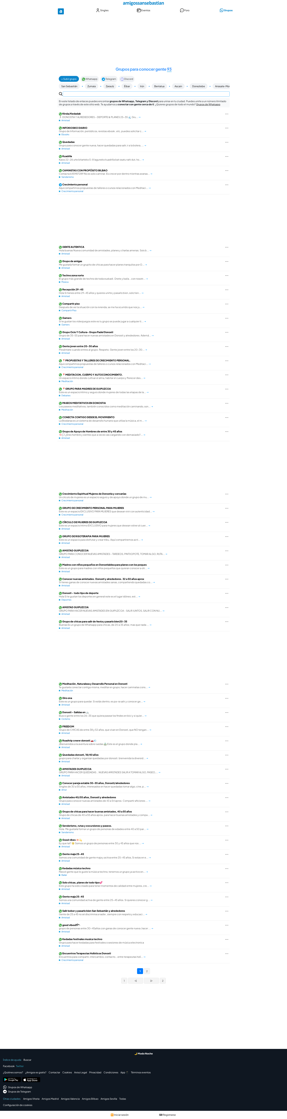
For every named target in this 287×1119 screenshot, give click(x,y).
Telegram (110, 78)
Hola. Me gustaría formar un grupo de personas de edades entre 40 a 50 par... (102, 827)
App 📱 (124, 1072)
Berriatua (159, 86)
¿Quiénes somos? (13, 1072)
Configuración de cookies (17, 1105)
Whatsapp (91, 78)
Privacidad (95, 1072)
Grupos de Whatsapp (208, 104)
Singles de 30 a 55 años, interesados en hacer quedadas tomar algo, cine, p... (102, 784)
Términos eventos (141, 1072)
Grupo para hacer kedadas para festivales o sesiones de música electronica (101, 940)
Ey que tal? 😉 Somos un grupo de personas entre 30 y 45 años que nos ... (100, 841)
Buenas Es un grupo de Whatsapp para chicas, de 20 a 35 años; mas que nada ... (104, 623)
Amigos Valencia (70, 1098)
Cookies (67, 1072)
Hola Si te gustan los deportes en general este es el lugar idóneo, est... (98, 594)
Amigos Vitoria (31, 1098)
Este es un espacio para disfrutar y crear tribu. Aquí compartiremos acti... (100, 538)
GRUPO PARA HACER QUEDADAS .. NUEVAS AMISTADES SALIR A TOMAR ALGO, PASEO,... (108, 770)
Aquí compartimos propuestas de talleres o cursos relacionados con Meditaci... (104, 186)
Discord (128, 78)
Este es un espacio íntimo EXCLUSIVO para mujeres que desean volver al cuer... (103, 524)
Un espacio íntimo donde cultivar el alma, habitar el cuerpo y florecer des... (101, 376)
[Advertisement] (143, 39)
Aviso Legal (80, 1072)
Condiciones (111, 1072)
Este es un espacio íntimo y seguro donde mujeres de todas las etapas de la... (102, 390)
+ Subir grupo (68, 78)
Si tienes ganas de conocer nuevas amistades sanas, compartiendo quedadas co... (106, 580)
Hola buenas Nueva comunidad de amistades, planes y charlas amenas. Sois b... (104, 248)
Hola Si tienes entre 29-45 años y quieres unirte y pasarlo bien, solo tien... (100, 291)
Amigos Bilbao (90, 1098)
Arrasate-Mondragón (227, 86)
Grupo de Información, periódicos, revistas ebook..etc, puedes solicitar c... (101, 129)
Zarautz (110, 86)
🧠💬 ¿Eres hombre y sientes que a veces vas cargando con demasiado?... (101, 433)
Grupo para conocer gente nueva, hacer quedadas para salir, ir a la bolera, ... (101, 143)
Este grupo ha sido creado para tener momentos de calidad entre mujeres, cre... (104, 884)
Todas (122, 1098)
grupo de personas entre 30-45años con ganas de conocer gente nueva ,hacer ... (105, 926)
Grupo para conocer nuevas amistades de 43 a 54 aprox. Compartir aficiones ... (103, 799)
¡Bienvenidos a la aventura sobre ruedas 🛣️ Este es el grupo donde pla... (99, 742)
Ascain (178, 86)
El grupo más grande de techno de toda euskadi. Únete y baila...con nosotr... (102, 277)
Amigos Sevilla (109, 1098)
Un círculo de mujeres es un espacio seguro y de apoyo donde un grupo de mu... (104, 495)
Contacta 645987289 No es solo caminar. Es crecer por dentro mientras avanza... (104, 172)
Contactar (54, 1072)
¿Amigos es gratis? (35, 1072)
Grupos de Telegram (19, 1091)
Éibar (127, 86)
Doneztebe (198, 86)
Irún (142, 86)
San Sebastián (69, 86)
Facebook (9, 1066)
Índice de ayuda (12, 1059)
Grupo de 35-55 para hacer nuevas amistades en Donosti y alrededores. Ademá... (105, 334)
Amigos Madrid (50, 1098)
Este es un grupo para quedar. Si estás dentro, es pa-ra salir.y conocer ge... (101, 699)
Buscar (27, 1059)
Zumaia (91, 86)
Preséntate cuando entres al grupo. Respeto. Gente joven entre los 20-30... (102, 348)
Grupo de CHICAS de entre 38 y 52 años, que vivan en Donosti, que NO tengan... (104, 728)
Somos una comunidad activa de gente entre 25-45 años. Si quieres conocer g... (104, 898)
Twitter (20, 1066)
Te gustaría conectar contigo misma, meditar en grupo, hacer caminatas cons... (103, 685)
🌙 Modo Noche (143, 1053)
